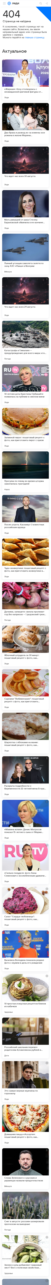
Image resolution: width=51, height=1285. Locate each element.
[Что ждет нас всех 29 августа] (25, 297)
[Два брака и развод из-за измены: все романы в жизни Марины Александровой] (25, 123)
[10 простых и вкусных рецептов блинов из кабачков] (25, 994)
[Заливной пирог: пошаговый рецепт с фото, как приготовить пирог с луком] (25, 428)
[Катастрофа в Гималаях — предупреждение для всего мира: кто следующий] (25, 341)
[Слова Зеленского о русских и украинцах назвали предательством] (25, 1168)
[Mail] (9, 3)
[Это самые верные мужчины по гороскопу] (25, 1081)
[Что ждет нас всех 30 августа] (25, 167)
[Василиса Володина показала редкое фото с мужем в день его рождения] (25, 950)
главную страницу (34, 37)
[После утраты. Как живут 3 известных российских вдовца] (25, 515)
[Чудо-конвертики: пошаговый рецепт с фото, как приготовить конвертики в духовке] (25, 559)
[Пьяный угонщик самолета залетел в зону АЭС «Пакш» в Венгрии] (25, 254)
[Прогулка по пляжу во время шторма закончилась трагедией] (25, 471)
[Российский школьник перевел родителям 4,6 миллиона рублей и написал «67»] (25, 1038)
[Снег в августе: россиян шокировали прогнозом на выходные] (25, 1212)
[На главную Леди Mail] (15, 3)
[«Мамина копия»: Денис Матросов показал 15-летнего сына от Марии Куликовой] (25, 820)
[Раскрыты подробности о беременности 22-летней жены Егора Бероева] (25, 776)
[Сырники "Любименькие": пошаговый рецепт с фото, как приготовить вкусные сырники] (25, 689)
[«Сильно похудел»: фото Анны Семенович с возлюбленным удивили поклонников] (25, 863)
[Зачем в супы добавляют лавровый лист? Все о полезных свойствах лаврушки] (25, 1255)
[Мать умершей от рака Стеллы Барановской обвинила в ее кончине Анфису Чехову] (25, 210)
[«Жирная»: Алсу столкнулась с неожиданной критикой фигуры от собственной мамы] (25, 79)
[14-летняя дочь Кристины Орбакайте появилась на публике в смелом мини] (25, 384)
